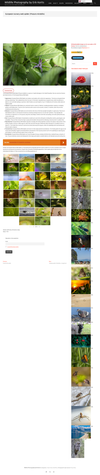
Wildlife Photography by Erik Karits (24, 2)
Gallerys (77, 3)
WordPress (55, 467)
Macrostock (69, 3)
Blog (54, 3)
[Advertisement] (50, 32)
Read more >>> (85, 48)
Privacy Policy (73, 467)
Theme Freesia (50, 467)
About (85, 3)
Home (50, 3)
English (83, 1)
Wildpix (61, 3)
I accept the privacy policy (13, 246)
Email (6, 241)
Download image (8, 90)
